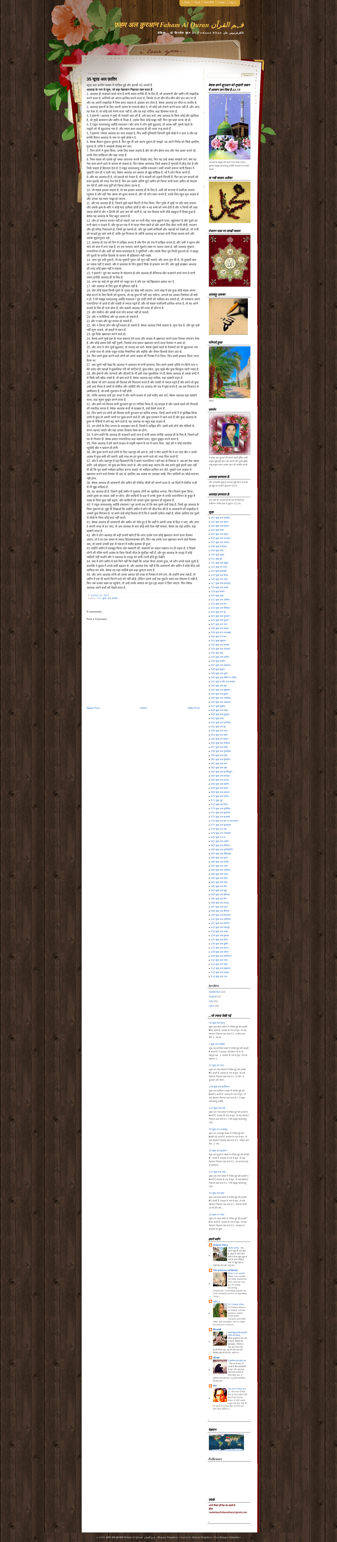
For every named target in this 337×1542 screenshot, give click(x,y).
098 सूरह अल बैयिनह (220, 911)
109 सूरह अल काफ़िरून (221, 956)
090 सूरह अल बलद (219, 878)
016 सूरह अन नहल (219, 579)
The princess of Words (225, 1270)
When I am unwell (236, 1273)
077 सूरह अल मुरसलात (221, 825)
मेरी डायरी (217, 1329)
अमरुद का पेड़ (233, 1248)
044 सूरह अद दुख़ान (219, 694)
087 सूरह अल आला (219, 866)
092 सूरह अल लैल (219, 886)
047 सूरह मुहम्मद (218, 706)
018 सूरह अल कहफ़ (219, 587)
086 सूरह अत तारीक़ (220, 861)
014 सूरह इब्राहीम (219, 571)
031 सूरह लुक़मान (218, 640)
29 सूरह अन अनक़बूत (218, 1129)
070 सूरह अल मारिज (220, 796)
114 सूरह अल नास (219, 976)
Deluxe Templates (202, 1537)
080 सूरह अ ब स (218, 837)
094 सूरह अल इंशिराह (220, 894)
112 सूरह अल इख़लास (220, 968)
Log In (232, 2)
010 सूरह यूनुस (217, 554)
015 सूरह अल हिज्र (219, 575)
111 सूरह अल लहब (219, 964)
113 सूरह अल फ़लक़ (220, 972)
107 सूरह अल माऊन (220, 947)
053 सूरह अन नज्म (219, 730)
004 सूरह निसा (217, 530)
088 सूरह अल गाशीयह (220, 870)
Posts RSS (209, 2)
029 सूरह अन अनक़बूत (221, 632)
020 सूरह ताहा (217, 595)
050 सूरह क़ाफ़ (217, 718)
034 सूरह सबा (217, 653)
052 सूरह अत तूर (218, 726)
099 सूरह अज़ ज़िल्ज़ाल (221, 915)
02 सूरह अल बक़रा (217, 1022)
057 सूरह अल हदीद (219, 747)
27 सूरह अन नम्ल (216, 1065)
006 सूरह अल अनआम (220, 538)
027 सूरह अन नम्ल (219, 624)
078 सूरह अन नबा (219, 829)
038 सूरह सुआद (218, 669)
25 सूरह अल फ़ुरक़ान (218, 1150)
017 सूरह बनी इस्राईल (221, 583)
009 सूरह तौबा (217, 550)
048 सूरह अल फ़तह (219, 710)
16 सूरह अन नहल (216, 1214)
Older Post (194, 708)
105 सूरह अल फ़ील (219, 939)
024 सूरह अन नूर (218, 612)
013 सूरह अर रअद (219, 567)
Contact (221, 2)
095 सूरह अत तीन (219, 898)
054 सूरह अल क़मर (219, 734)
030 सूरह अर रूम (218, 636)
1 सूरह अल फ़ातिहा (217, 1044)
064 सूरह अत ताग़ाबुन (220, 775)
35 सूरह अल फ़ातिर (102, 79)
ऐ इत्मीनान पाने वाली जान (237, 1360)
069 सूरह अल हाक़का (220, 792)
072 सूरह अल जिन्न (219, 804)
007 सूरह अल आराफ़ (220, 542)
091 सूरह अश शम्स (219, 882)
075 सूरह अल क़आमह (220, 816)
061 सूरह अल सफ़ (219, 763)
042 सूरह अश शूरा (219, 685)
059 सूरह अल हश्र (219, 755)
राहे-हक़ (216, 1357)
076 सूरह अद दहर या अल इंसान (224, 820)
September (215, 991)
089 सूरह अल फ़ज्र (219, 874)
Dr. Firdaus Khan (236, 1304)
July (211, 1001)
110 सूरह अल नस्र (219, 960)
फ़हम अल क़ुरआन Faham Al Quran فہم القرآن (179, 24)
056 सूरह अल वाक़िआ (220, 743)
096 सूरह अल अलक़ (220, 902)
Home (187, 2)
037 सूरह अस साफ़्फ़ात (221, 665)
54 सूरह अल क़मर (216, 1193)
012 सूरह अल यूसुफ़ (219, 562)
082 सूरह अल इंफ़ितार (220, 845)
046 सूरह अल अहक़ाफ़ (221, 702)
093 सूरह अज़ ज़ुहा (219, 890)
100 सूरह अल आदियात (221, 919)
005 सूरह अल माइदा (219, 534)
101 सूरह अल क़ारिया (220, 923)
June (211, 1006)
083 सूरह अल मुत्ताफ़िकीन (222, 849)
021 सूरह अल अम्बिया (220, 599)
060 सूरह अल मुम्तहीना (221, 759)
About (197, 2)
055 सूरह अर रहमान (219, 739)
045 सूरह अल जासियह (221, 698)
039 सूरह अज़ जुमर (219, 673)
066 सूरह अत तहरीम (220, 784)
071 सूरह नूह (216, 800)
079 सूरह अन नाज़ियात (221, 833)
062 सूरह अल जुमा (219, 767)
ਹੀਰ (214, 1386)
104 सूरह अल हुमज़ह (220, 935)
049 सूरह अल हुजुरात (220, 714)
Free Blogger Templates (227, 1537)
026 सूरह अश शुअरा (220, 620)
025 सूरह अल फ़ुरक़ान (220, 616)
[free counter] (226, 1450)
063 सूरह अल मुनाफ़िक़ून (221, 771)
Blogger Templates (167, 1537)
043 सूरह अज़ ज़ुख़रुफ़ (220, 689)
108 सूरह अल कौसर (220, 952)
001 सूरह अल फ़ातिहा (220, 517)
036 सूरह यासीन (218, 661)
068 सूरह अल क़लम (219, 788)
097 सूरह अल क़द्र (219, 906)
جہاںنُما (216, 1301)
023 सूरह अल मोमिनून (220, 608)
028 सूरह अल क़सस (220, 628)
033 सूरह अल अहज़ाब (220, 648)
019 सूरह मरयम (217, 591)
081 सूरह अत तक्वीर (220, 841)
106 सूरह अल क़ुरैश (219, 943)
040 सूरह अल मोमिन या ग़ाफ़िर (224, 677)
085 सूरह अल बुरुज (219, 857)
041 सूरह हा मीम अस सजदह (223, 681)
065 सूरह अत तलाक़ (220, 780)
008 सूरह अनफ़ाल (219, 546)
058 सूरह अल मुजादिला (221, 751)
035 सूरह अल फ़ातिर (107, 598)
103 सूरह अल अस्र (219, 931)
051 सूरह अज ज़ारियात (221, 722)
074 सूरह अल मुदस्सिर (220, 812)
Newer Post (93, 708)
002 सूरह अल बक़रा (219, 522)
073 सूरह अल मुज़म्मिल (220, 808)
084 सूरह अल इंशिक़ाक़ (221, 853)
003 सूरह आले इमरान (220, 526)
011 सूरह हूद (216, 558)
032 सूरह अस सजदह (220, 644)
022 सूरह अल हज (218, 603)
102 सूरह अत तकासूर (220, 927)
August (212, 996)
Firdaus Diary (220, 1245)
